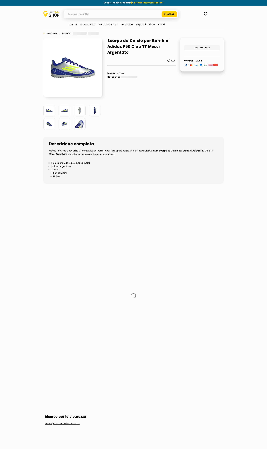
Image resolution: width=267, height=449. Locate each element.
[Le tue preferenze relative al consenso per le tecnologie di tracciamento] (262, 444)
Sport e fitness (79, 33)
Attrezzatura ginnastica (111, 33)
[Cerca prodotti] (169, 14)
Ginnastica (92, 33)
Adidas (120, 73)
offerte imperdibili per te (148, 2)
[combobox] (121, 14)
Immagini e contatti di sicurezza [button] (62, 244)
